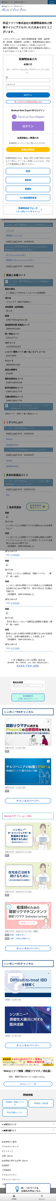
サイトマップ (7, 1151)
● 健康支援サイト (9, 1130)
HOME (14, 1199)
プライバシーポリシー (11, 1180)
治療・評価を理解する (20, 938)
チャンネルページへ (28, 800)
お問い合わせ (7, 1156)
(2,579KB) (15, 648)
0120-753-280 (28, 665)
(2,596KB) (15, 603)
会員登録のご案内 (9, 1142)
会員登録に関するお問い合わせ (15, 1161)
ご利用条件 (6, 1170)
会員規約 (5, 1165)
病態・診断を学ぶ (18, 935)
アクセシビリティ (9, 1175)
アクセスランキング (10, 1147)
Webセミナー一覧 (28, 1084)
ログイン (42, 1199)
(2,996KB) (15, 555)
